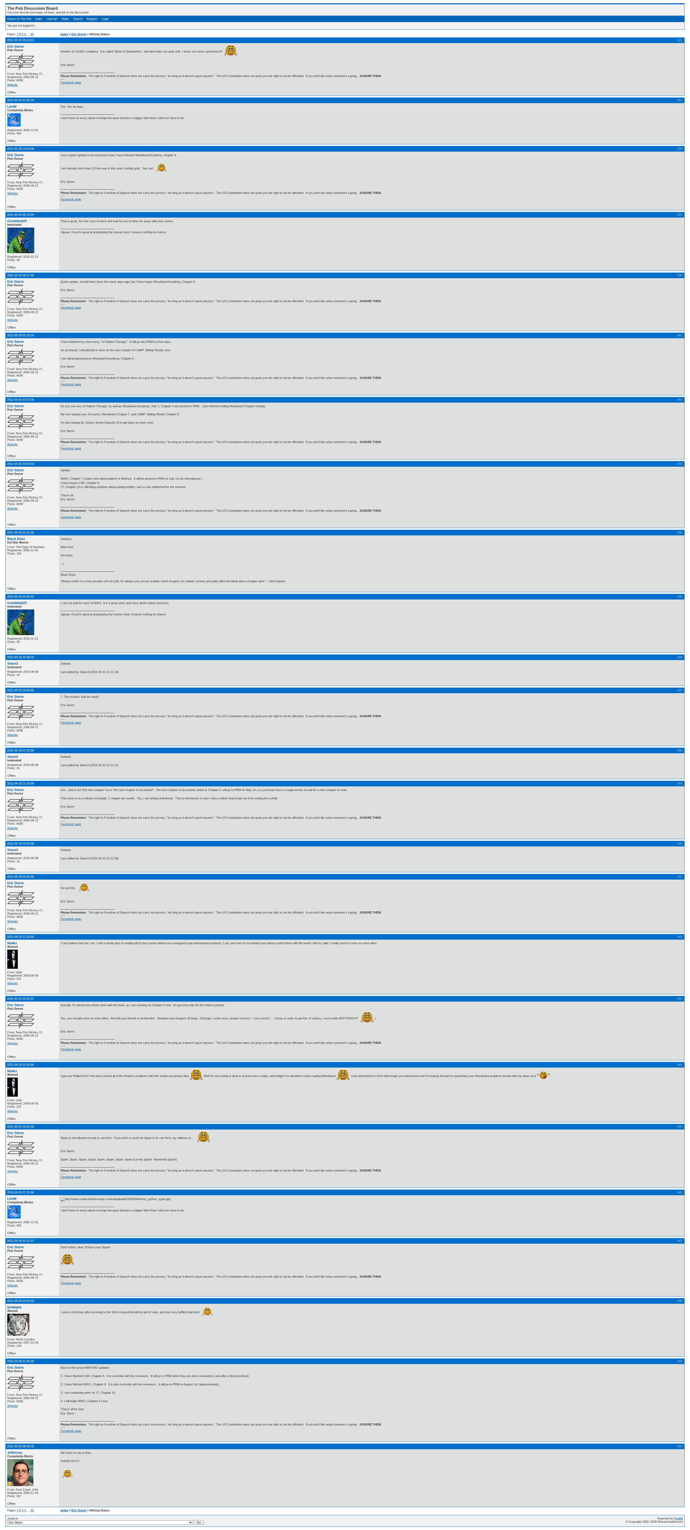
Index (39, 18)
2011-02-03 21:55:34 (20, 100)
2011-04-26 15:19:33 (20, 1300)
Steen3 (12, 663)
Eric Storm (78, 34)
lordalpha (14, 1307)
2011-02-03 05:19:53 (20, 40)
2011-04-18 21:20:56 (20, 750)
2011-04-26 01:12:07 (20, 1240)
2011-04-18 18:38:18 (20, 657)
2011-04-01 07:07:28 (20, 399)
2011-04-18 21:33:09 (20, 783)
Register (92, 18)
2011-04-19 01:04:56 (20, 843)
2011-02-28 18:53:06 (20, 148)
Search (77, 18)
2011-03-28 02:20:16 (20, 335)
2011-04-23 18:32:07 (20, 998)
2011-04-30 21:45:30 (20, 1361)
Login (105, 18)
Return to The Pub (19, 18)
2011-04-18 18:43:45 (20, 690)
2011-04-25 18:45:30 (20, 1126)
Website (12, 84)
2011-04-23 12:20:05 (20, 936)
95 (32, 34)
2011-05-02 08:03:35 (20, 1446)
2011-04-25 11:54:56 (20, 1064)
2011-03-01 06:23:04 (20, 214)
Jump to (12, 1518)
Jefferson (14, 1453)
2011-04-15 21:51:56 (20, 532)
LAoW (11, 107)
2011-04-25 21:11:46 (20, 1192)
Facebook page (71, 82)
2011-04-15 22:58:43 (20, 596)
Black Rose (16, 539)
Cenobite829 (17, 221)
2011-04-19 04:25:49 (20, 876)
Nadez (12, 943)
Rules (65, 18)
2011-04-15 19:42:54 (20, 463)
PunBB (678, 1518)
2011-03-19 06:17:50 (20, 275)
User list (52, 18)
